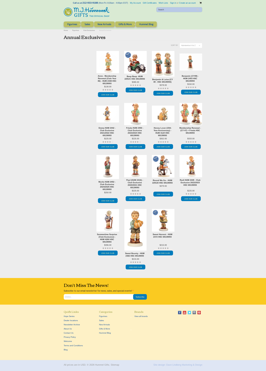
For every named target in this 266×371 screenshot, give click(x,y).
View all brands (141, 316)
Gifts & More (123, 25)
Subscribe (140, 297)
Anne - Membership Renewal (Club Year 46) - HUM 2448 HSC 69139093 (107, 80)
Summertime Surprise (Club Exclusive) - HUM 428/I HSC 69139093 (107, 238)
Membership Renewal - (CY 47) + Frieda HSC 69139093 (190, 130)
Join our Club (107, 95)
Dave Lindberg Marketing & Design (184, 365)
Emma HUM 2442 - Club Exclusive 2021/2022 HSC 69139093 (107, 132)
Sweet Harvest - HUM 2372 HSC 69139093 (162, 235)
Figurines (70, 25)
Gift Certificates (150, 3)
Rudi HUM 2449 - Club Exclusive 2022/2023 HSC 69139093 (190, 182)
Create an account (187, 3)
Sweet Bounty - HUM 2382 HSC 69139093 (134, 254)
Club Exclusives (89, 30)
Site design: (159, 365)
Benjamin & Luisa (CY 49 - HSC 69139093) (162, 80)
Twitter (189, 312)
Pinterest (199, 312)
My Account (135, 3)
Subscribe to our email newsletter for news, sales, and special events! (98, 291)
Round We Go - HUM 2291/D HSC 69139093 (162, 181)
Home (66, 30)
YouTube (184, 312)
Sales (87, 24)
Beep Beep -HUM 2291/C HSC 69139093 (135, 77)
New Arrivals (104, 24)
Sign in (173, 3)
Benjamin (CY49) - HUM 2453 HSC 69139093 (190, 78)
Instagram (194, 312)
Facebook (179, 312)
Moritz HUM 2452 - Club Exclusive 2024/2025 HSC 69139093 (107, 185)
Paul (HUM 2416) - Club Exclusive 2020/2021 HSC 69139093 (134, 184)
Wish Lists (163, 3)
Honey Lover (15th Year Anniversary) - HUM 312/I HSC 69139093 (162, 132)
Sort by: (174, 45)
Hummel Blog (146, 24)
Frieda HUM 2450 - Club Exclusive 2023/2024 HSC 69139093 (134, 132)
